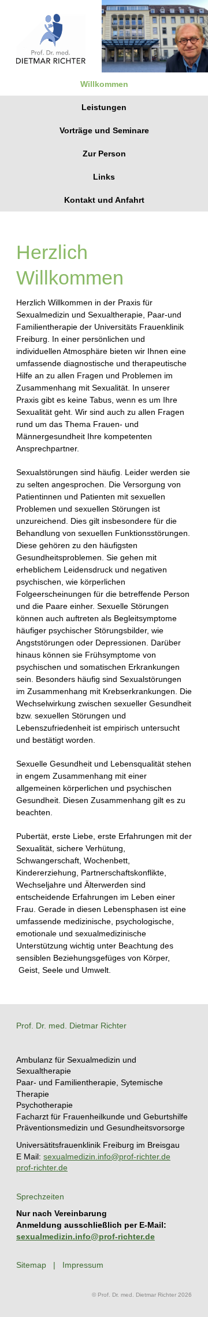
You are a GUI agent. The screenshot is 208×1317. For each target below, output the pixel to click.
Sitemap (31, 1264)
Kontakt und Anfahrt (104, 200)
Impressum (82, 1264)
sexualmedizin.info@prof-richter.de (106, 1156)
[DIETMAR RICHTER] (51, 60)
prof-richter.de (42, 1167)
